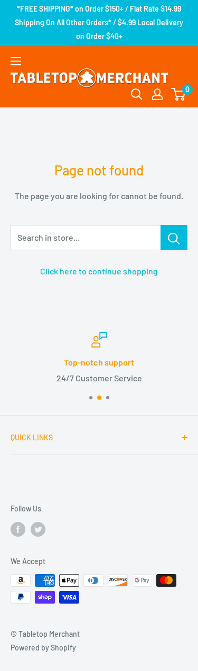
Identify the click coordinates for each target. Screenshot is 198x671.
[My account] (157, 94)
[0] (178, 94)
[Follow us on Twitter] (38, 528)
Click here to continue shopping (99, 271)
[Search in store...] (174, 237)
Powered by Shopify (43, 647)
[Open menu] (16, 61)
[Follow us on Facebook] (18, 528)
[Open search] (137, 94)
